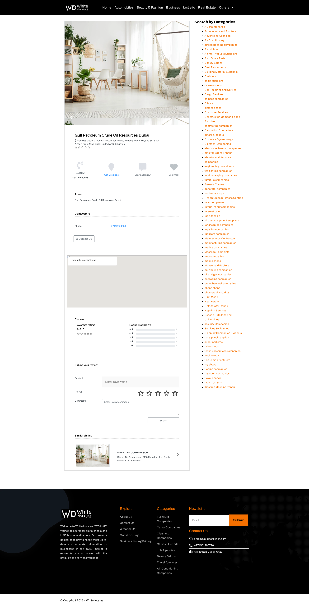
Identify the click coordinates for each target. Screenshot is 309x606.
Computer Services (216, 112)
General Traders (214, 184)
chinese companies (216, 98)
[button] (76, 454)
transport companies (217, 373)
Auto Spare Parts (215, 58)
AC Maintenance (215, 26)
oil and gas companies (218, 274)
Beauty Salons (213, 62)
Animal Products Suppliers (221, 53)
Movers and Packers (217, 265)
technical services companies (222, 351)
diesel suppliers (214, 134)
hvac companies (214, 202)
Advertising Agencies (217, 35)
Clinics (209, 103)
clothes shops (213, 107)
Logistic (189, 7)
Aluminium (211, 49)
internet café (212, 211)
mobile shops (213, 261)
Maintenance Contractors (220, 238)
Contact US (85, 238)
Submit (163, 420)
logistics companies (217, 229)
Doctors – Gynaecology (219, 139)
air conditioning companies (221, 44)
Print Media (212, 297)
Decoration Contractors (219, 130)
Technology (212, 355)
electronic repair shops (218, 153)
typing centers (213, 382)
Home (106, 7)
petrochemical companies (220, 283)
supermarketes (214, 342)
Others (224, 7)
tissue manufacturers (217, 360)
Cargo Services (214, 94)
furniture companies (217, 180)
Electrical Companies (218, 143)
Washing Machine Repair (220, 387)
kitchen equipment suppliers (222, 220)
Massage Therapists (217, 252)
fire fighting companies (218, 171)
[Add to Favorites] (174, 169)
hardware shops (214, 193)
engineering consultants (219, 166)
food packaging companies (221, 175)
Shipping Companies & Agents (223, 333)
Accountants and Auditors (220, 31)
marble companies (216, 247)
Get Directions (111, 175)
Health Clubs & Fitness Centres (224, 198)
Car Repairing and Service (221, 89)
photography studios (217, 292)
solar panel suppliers (217, 337)
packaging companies (218, 279)
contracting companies (218, 125)
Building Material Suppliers (221, 71)
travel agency (213, 378)
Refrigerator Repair (216, 306)
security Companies (217, 324)
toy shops (210, 364)
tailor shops (212, 346)
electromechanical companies (223, 148)
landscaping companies (219, 225)
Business (173, 7)
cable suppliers (214, 80)
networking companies (218, 270)
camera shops (213, 85)
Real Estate (207, 7)
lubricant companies (217, 234)
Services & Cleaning (217, 328)
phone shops (212, 288)
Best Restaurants (215, 67)
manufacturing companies (220, 243)
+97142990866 (118, 226)
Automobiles (124, 7)
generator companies (217, 189)
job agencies (212, 216)
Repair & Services (215, 310)
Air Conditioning (214, 40)
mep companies (214, 256)
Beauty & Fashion (150, 7)
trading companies (216, 369)
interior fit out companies (220, 207)
